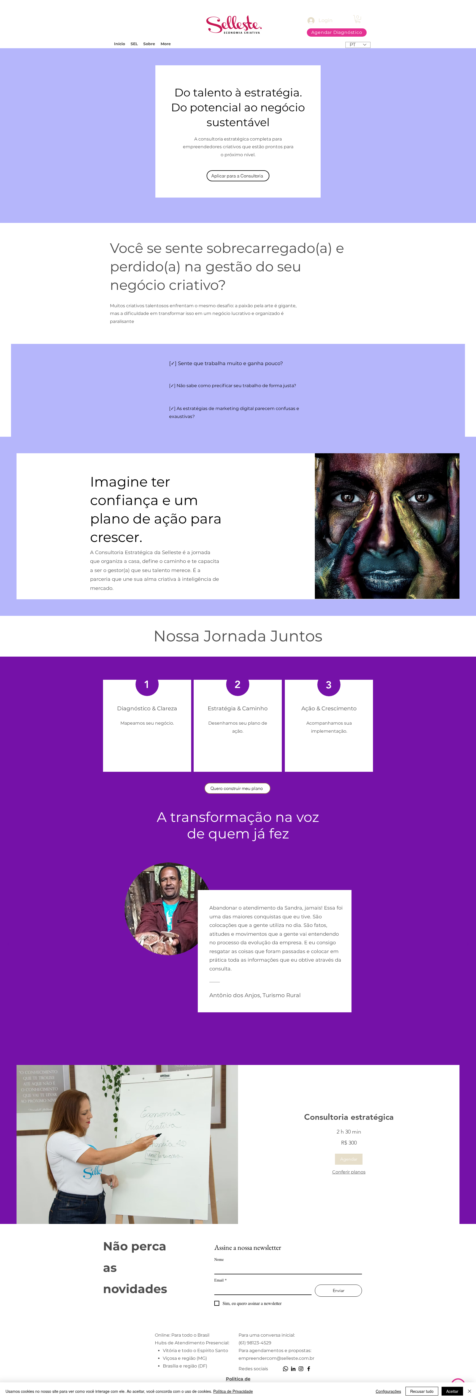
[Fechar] (469, 1391)
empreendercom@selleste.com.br (276, 1358)
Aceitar (452, 1391)
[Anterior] (14, 944)
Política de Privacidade (233, 1391)
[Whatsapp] (285, 1369)
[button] (358, 19)
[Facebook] (308, 1369)
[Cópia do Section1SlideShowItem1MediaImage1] (238, 1026)
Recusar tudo (422, 1391)
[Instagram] (301, 1369)
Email (220, 1280)
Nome (219, 1259)
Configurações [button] (388, 1391)
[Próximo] (462, 944)
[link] (349, 1117)
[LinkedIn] (293, 1369)
